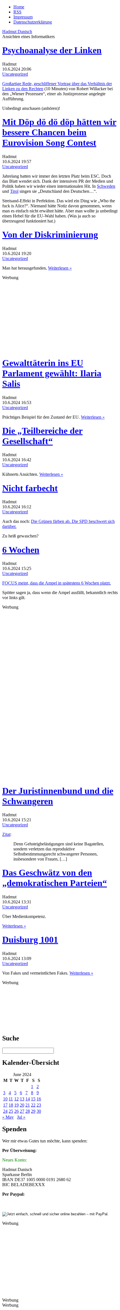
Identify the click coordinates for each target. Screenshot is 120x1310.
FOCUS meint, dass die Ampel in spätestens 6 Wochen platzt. (56, 583)
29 (33, 1111)
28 (27, 1111)
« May (8, 1117)
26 (16, 1111)
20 (22, 1105)
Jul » (21, 1117)
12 (16, 1098)
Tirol (14, 191)
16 (39, 1098)
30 (39, 1111)
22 (33, 1105)
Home (18, 6)
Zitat (6, 834)
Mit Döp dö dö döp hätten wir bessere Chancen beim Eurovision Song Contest (59, 132)
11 (11, 1098)
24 (5, 1111)
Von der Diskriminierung (50, 234)
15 (33, 1098)
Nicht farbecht (30, 488)
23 (39, 1105)
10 (5, 1098)
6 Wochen (20, 550)
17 (5, 1105)
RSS (17, 12)
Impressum (23, 17)
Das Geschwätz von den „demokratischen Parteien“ (54, 878)
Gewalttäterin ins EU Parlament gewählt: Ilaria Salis (51, 373)
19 (16, 1105)
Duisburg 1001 (30, 940)
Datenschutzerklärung (32, 22)
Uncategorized (15, 74)
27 (22, 1111)
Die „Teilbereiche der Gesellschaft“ (42, 436)
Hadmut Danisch (17, 31)
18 (11, 1105)
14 (27, 1098)
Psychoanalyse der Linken (52, 50)
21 (27, 1105)
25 (11, 1111)
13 (22, 1098)
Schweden (106, 186)
